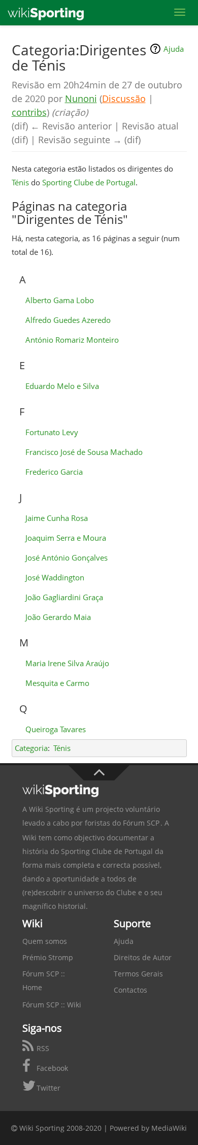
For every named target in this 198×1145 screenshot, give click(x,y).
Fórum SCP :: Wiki (51, 1004)
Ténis (20, 182)
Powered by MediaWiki (148, 1128)
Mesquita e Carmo (57, 683)
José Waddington (54, 577)
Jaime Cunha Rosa (56, 518)
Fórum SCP (141, 823)
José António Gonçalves (66, 557)
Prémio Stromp (47, 957)
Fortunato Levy (51, 432)
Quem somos (44, 941)
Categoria (31, 748)
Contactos (130, 990)
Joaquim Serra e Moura (65, 538)
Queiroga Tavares (55, 729)
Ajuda (173, 49)
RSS (42, 1048)
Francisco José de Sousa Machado (84, 452)
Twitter (47, 1088)
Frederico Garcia (54, 472)
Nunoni (81, 98)
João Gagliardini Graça (64, 597)
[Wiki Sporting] (45, 12)
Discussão (124, 98)
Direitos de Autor (143, 957)
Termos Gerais (138, 973)
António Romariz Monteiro (72, 340)
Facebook (51, 1068)
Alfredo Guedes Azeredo (68, 320)
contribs (29, 112)
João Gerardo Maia (58, 617)
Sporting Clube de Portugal (89, 182)
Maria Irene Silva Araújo (67, 663)
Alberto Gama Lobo (59, 300)
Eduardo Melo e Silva (62, 386)
